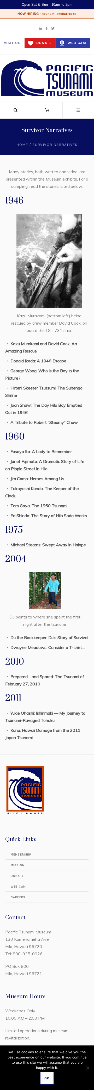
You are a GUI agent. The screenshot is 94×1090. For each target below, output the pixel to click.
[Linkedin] (40, 28)
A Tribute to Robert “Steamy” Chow (44, 422)
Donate (44, 43)
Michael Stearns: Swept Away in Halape (48, 544)
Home (22, 145)
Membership (21, 854)
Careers (18, 897)
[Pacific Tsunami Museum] (47, 78)
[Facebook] (47, 28)
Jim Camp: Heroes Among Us (37, 478)
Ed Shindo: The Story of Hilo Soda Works (48, 515)
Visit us (12, 43)
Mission (18, 865)
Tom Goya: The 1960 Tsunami (39, 505)
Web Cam (77, 43)
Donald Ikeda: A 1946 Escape (38, 360)
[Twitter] (53, 28)
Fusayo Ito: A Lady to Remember (41, 451)
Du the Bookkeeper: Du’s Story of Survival (49, 637)
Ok (46, 1078)
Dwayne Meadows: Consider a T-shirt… (47, 647)
